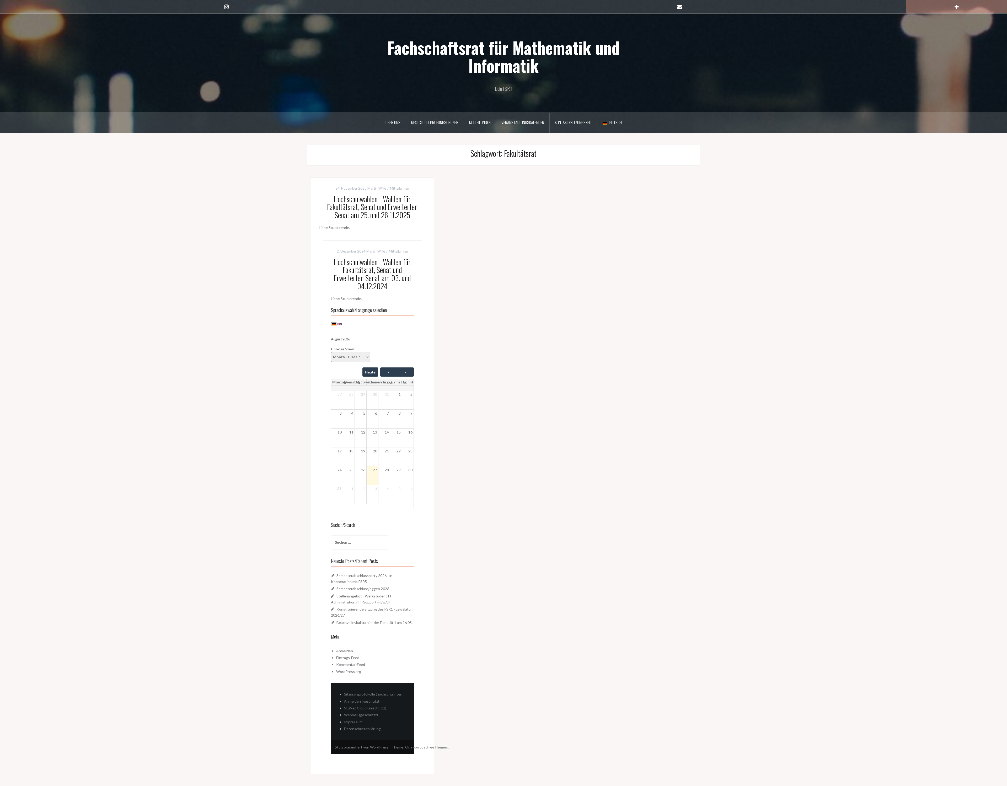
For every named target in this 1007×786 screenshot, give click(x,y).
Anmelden (344, 651)
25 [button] (351, 470)
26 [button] (363, 470)
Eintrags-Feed (347, 657)
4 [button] (352, 413)
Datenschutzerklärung (362, 728)
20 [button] (375, 451)
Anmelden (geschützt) (362, 701)
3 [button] (341, 413)
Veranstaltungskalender (522, 122)
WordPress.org (348, 671)
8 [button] (400, 413)
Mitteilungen (480, 122)
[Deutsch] (334, 324)
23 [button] (410, 451)
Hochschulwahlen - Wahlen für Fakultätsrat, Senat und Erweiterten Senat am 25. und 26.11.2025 (372, 207)
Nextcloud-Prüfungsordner (434, 122)
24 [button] (340, 470)
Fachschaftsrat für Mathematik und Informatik (503, 56)
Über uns (392, 122)
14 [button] (387, 432)
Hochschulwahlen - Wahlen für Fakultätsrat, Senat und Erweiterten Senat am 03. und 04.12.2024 (372, 273)
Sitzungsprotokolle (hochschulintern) (374, 694)
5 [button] (364, 413)
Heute (370, 372)
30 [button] (375, 394)
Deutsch (614, 122)
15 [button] (399, 432)
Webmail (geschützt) (361, 715)
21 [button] (387, 451)
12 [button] (363, 432)
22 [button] (399, 451)
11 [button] (351, 432)
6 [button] (376, 413)
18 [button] (351, 451)
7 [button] (388, 413)
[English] (339, 324)
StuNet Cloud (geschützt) (365, 708)
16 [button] (410, 432)
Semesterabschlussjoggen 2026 (362, 588)
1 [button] (400, 394)
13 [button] (375, 432)
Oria (408, 747)
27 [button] (340, 394)
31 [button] (387, 394)
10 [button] (340, 432)
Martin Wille (376, 188)
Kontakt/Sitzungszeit (573, 122)
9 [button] (411, 413)
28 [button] (351, 394)
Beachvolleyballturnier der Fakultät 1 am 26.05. (374, 622)
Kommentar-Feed (350, 664)
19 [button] (363, 451)
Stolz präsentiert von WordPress (362, 747)
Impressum (353, 722)
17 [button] (340, 451)
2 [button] (411, 394)
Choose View (342, 349)
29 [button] (363, 394)
